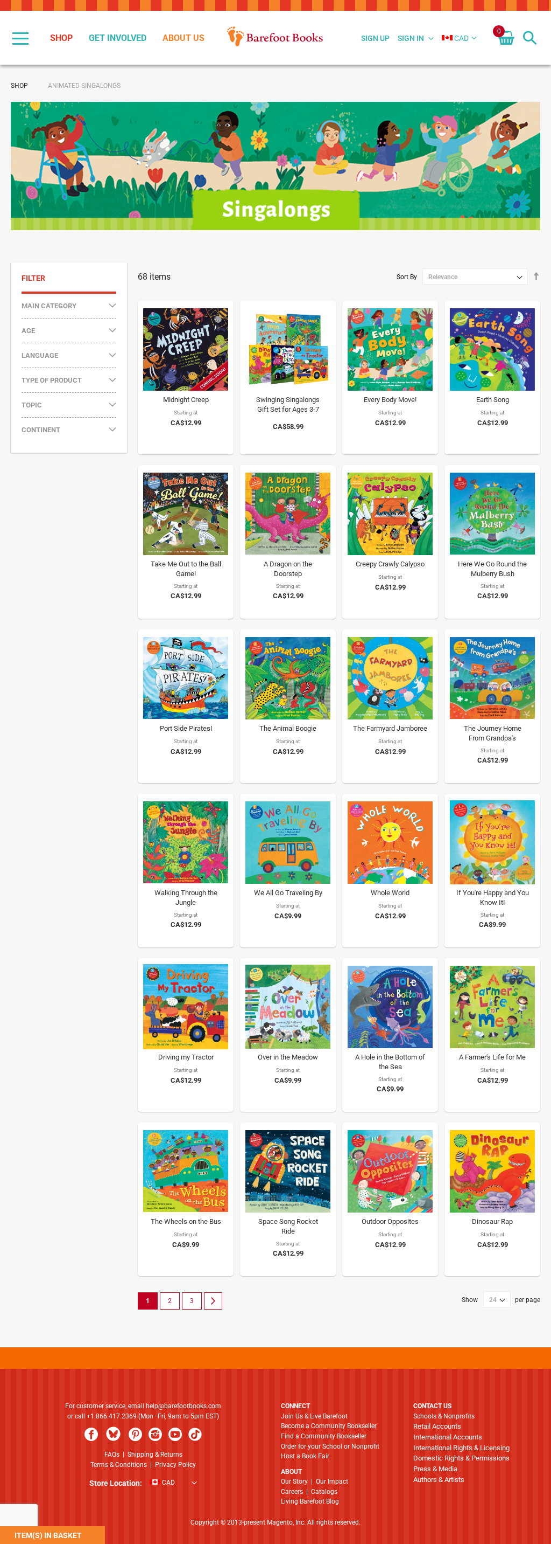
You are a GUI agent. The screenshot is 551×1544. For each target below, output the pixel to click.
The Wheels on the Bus (186, 1221)
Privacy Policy (175, 1465)
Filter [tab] (33, 278)
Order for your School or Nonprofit (330, 1446)
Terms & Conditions (118, 1465)
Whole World (390, 893)
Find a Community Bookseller (323, 1436)
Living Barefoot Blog (310, 1501)
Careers (292, 1491)
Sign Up (375, 38)
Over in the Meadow (288, 1057)
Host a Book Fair (305, 1456)
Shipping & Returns (155, 1454)
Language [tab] (40, 355)
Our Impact (332, 1481)
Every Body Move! (390, 400)
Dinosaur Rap (492, 1221)
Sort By (407, 277)
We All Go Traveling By (288, 893)
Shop (19, 85)
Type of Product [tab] (52, 380)
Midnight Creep (186, 400)
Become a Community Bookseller (329, 1426)
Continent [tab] (41, 430)
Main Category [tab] (49, 306)
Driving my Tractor (186, 1057)
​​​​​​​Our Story (294, 1481)
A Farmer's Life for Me (492, 1057)
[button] (455, 38)
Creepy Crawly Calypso (390, 564)
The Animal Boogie (287, 728)
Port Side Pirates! (186, 728)
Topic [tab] (32, 405)
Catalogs (324, 1491)
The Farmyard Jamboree (390, 728)
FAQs (111, 1454)
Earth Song (492, 400)
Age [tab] (28, 331)
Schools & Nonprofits (444, 1416)
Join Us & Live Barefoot (314, 1416)
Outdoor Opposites (390, 1221)
